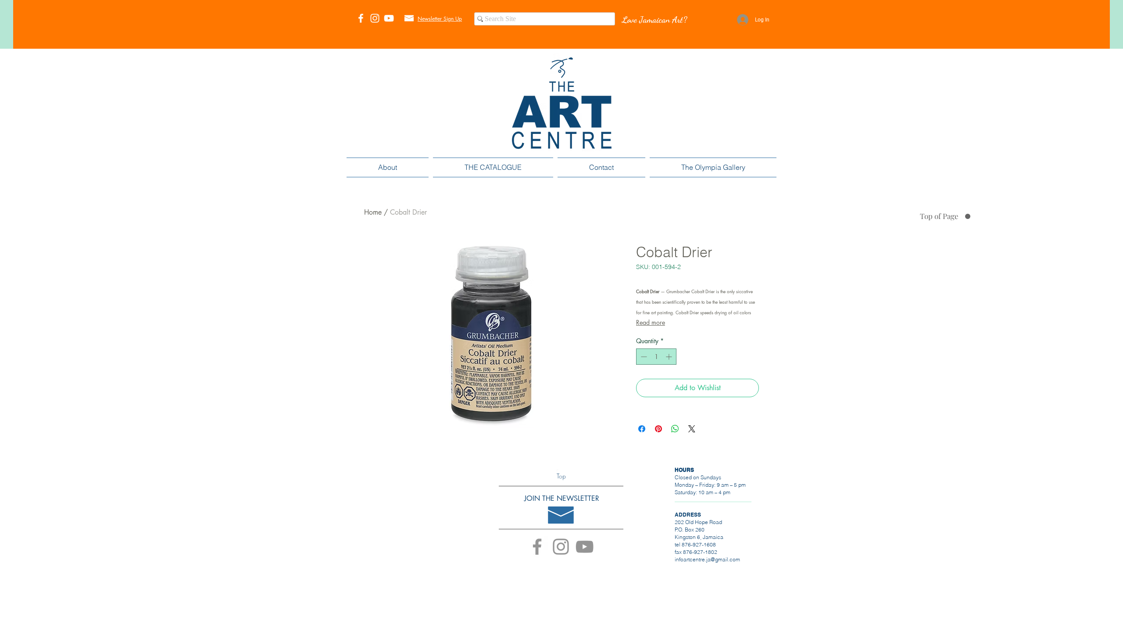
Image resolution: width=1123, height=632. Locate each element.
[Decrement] (642, 356)
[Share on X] (692, 429)
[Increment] (669, 356)
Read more (650, 322)
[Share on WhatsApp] (675, 429)
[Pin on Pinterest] (658, 429)
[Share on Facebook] (642, 429)
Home (373, 212)
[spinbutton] (656, 356)
